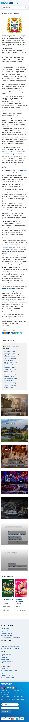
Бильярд (11, 487)
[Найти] (25, 7)
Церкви (23, 534)
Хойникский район (10, 385)
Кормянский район (10, 367)
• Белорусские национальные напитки (11, 637)
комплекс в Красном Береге (18, 170)
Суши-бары (12, 463)
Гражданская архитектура (16, 532)
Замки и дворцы (13, 534)
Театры (20, 482)
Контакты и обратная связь (9, 679)
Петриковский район (10, 378)
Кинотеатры (12, 482)
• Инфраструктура (6, 630)
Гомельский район (9, 351)
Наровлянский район (10, 374)
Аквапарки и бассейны (15, 437)
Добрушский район (10, 358)
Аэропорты (12, 563)
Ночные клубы (13, 485)
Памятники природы (15, 539)
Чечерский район (9, 387)
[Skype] (18, 333)
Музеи (11, 537)
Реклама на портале (7, 675)
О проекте (5, 668)
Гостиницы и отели (14, 411)
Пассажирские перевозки (16, 517)
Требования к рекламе (8, 677)
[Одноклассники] (5, 333)
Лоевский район (9, 371)
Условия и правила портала (9, 670)
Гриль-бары (12, 465)
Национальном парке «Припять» (12, 255)
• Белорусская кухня (6, 635)
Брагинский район (9, 353)
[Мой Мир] (7, 333)
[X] (9, 333)
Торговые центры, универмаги (18, 490)
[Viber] (14, 333)
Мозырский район (9, 373)
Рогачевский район (10, 382)
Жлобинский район (10, 364)
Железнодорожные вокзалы (17, 566)
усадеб (11, 273)
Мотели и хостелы (14, 414)
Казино (17, 487)
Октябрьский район (10, 376)
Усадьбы (11, 432)
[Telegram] (21, 333)
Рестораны (12, 460)
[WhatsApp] (16, 333)
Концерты (6, 603)
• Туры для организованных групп (10, 646)
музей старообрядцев (13, 209)
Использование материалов (9, 672)
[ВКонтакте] (3, 333)
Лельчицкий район (10, 369)
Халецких (5, 217)
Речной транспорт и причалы (17, 568)
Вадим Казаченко (19, 600)
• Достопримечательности (8, 631)
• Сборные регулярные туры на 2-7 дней (11, 644)
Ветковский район (10, 356)
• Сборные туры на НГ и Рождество (10, 648)
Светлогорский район (10, 384)
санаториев (5, 273)
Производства (13, 542)
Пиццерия (20, 463)
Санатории (12, 429)
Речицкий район (9, 380)
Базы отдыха (21, 429)
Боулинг (22, 485)
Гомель (4, 151)
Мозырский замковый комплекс (11, 219)
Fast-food (20, 465)
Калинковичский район (11, 365)
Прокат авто (12, 514)
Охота (10, 439)
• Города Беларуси (6, 628)
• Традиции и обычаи (6, 633)
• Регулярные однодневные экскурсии (11, 643)
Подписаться (6, 711)
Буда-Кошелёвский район (12, 355)
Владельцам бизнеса (8, 673)
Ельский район (8, 360)
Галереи (17, 537)
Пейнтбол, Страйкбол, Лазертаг (18, 480)
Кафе (19, 460)
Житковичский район (10, 362)
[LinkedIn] (12, 333)
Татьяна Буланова (6, 600)
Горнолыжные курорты (15, 434)
